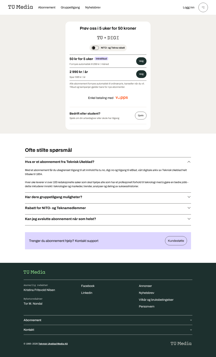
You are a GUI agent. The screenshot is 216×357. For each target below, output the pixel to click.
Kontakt (29, 329)
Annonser (145, 286)
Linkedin (86, 292)
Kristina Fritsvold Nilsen (39, 290)
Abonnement (46, 7)
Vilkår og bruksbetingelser (156, 299)
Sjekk (141, 115)
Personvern (146, 306)
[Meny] (203, 7)
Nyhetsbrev (93, 7)
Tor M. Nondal (33, 303)
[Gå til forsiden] (34, 272)
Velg (141, 61)
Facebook (87, 286)
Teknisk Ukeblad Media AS (53, 344)
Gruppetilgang (70, 7)
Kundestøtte (176, 240)
